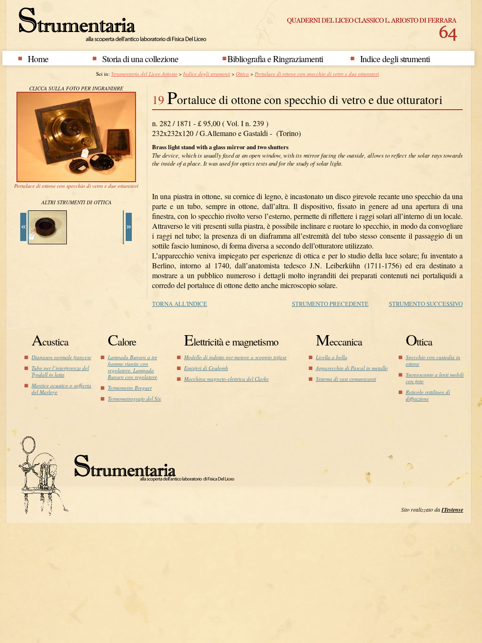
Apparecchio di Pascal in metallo (352, 367)
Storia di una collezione (140, 58)
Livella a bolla (331, 357)
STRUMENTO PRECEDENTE (330, 303)
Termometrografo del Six (134, 398)
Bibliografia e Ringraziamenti (275, 58)
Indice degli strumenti (395, 58)
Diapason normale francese (61, 357)
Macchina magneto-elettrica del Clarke (226, 378)
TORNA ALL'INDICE (179, 303)
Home (38, 58)
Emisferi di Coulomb (206, 367)
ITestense (452, 510)
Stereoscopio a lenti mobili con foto (435, 378)
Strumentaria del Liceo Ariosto (144, 73)
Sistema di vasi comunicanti (346, 378)
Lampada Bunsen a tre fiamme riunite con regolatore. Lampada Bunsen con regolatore (132, 367)
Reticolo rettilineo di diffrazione (428, 395)
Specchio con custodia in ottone (433, 360)
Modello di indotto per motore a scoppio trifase (235, 357)
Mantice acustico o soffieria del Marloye (61, 388)
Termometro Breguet (130, 387)
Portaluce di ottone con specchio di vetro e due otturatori (317, 73)
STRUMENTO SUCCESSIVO (426, 303)
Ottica (242, 73)
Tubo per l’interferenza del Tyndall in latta (60, 371)
